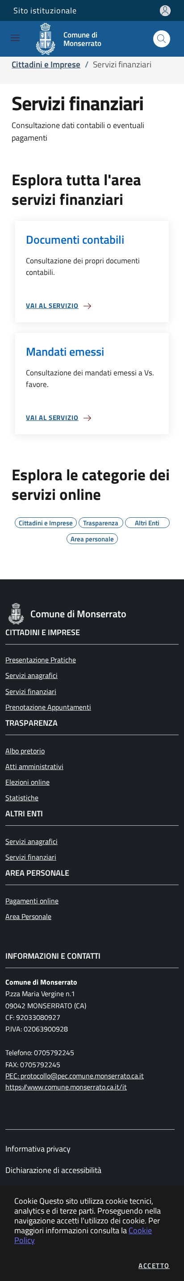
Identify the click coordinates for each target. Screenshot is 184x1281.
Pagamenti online (32, 900)
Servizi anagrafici (31, 675)
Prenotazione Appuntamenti (48, 707)
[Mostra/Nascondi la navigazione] (15, 38)
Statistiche (21, 797)
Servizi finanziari (30, 691)
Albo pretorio (25, 750)
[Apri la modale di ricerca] (162, 39)
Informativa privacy (38, 1149)
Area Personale (28, 916)
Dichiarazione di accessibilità (53, 1170)
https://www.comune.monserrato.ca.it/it (66, 1086)
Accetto (154, 1265)
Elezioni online (27, 782)
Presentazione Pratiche (40, 659)
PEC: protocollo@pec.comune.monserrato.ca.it (74, 1075)
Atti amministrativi (34, 766)
